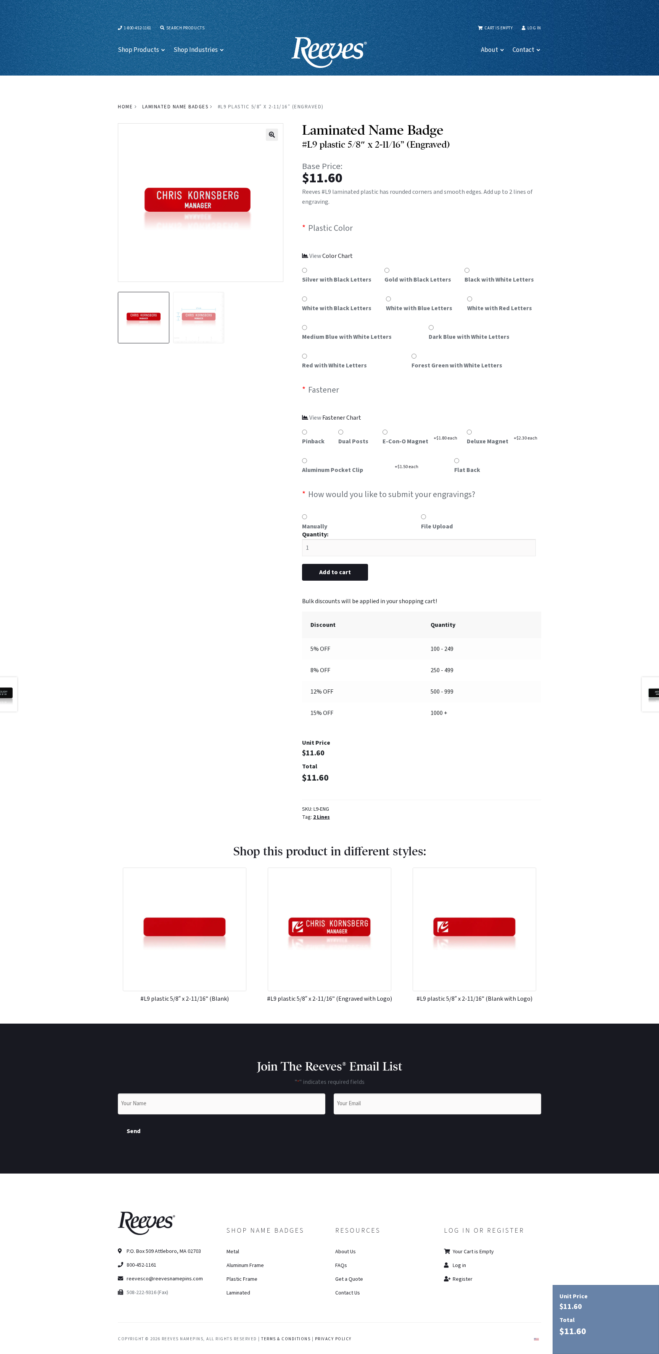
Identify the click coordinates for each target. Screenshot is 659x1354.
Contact (523, 50)
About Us (345, 1252)
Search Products (184, 28)
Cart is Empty (498, 28)
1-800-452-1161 (137, 28)
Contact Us (347, 1293)
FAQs (341, 1265)
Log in (534, 28)
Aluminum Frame (245, 1265)
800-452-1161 (140, 1265)
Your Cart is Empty (473, 1252)
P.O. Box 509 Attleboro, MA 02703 (163, 1251)
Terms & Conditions (285, 1339)
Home (125, 106)
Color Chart (337, 256)
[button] (272, 135)
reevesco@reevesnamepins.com (165, 1279)
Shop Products (138, 50)
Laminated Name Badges (175, 106)
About (489, 50)
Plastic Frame (242, 1279)
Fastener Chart (341, 418)
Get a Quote (349, 1279)
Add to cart (335, 572)
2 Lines (321, 817)
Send (134, 1131)
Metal (233, 1252)
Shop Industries (196, 50)
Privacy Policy (333, 1339)
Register (462, 1279)
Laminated (238, 1293)
